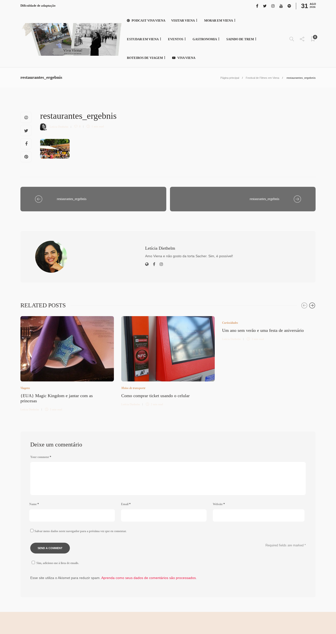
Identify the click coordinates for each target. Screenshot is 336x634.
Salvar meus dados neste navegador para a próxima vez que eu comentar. (80, 531)
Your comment (40, 457)
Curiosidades (230, 322)
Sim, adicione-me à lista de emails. (57, 563)
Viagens (25, 388)
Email (126, 504)
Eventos (175, 39)
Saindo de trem (240, 39)
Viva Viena (186, 58)
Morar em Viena (218, 20)
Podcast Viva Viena (148, 20)
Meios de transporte (133, 388)
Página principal (229, 77)
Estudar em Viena (143, 39)
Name (34, 504)
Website (219, 504)
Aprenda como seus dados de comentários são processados (148, 578)
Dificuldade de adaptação (38, 5)
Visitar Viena (183, 20)
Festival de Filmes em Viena (262, 77)
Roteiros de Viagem (145, 58)
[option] (67, 363)
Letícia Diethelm (59, 126)
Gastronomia (205, 39)
